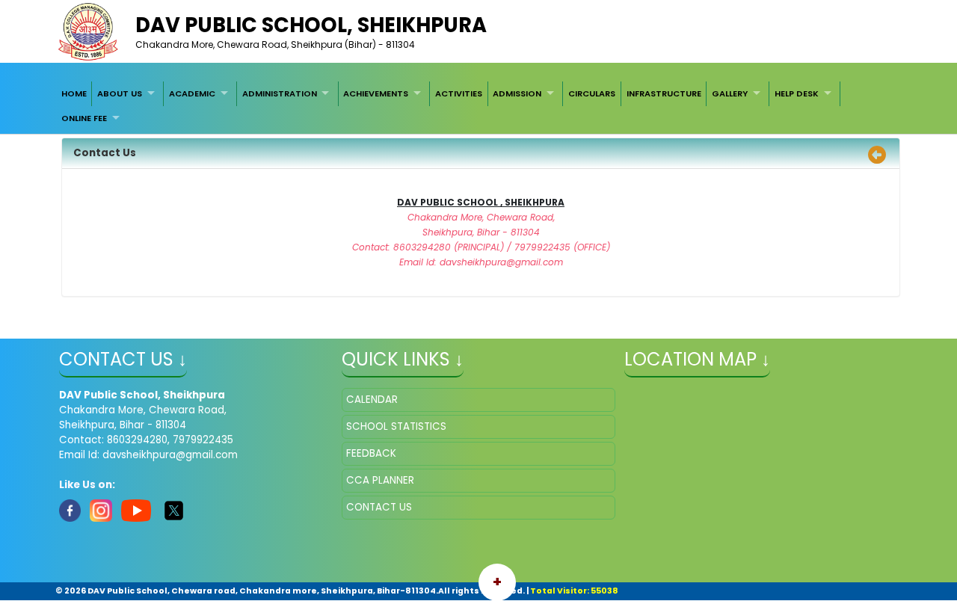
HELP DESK (797, 93)
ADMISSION (517, 93)
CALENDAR (372, 399)
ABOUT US (119, 93)
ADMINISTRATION (279, 93)
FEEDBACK (371, 453)
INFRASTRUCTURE (664, 93)
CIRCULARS (591, 93)
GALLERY (730, 93)
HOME (74, 93)
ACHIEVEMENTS (375, 93)
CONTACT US (379, 507)
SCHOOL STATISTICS (396, 426)
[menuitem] (74, 93)
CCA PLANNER (380, 480)
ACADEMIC (192, 93)
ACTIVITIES (458, 93)
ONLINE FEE (84, 118)
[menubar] (478, 105)
